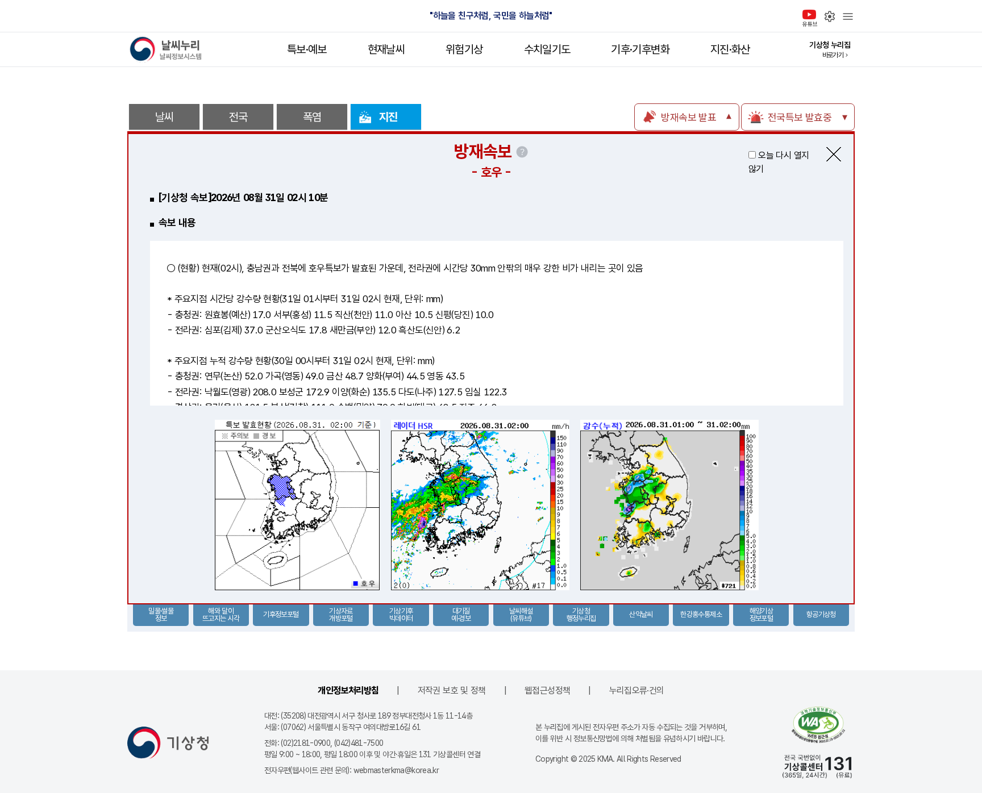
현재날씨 (386, 49)
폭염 (312, 117)
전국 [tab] (238, 117)
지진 (388, 117)
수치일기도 (547, 49)
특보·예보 (307, 49)
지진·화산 (730, 49)
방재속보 (482, 151)
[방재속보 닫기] (833, 154)
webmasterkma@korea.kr (396, 770)
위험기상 (464, 49)
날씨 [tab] (164, 117)
